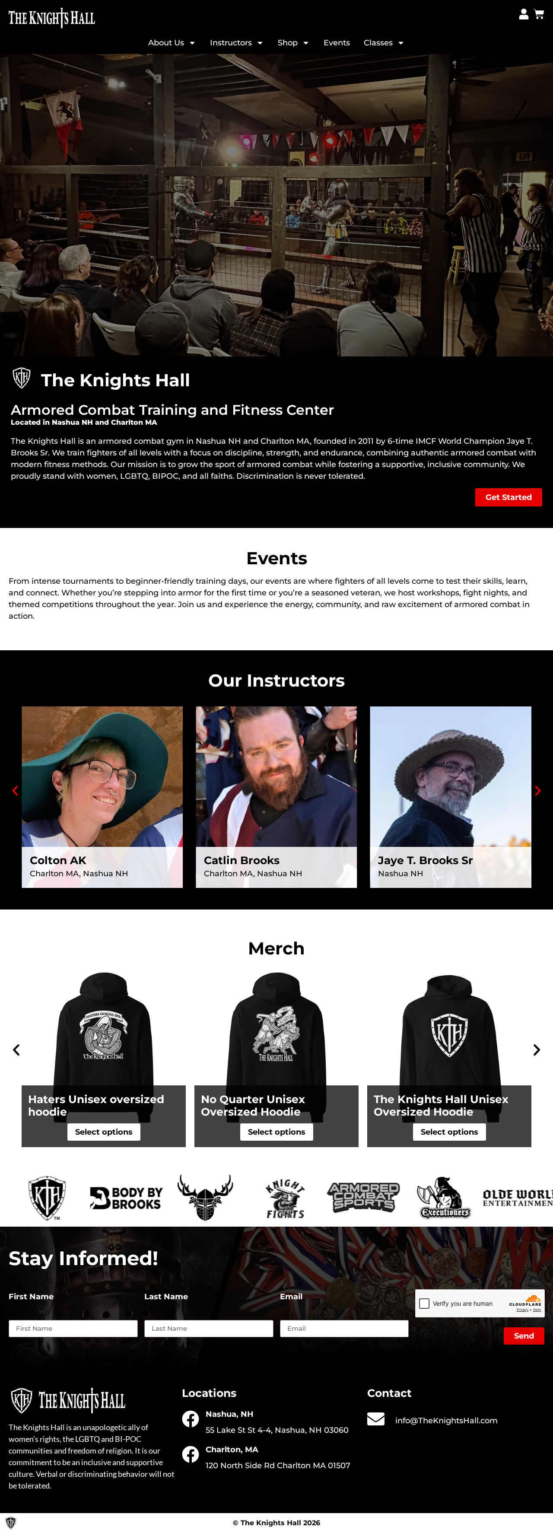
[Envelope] (376, 1419)
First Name (31, 1297)
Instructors (231, 43)
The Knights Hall (43, 441)
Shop (288, 43)
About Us (166, 43)
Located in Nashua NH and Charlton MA (84, 422)
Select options (356, 1132)
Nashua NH (218, 441)
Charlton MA (285, 441)
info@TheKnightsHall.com (446, 1420)
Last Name (166, 1297)
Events (337, 43)
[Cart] (539, 14)
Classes (378, 43)
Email (291, 1297)
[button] (15, 790)
